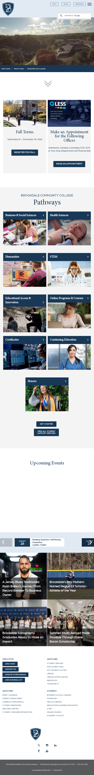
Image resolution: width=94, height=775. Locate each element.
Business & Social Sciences (59, 695)
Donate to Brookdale (15, 674)
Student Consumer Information (17, 712)
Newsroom (52, 680)
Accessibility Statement (41, 770)
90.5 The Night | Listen (56, 670)
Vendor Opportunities (57, 677)
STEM (49, 709)
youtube (47, 751)
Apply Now (10, 664)
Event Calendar (9, 695)
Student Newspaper (11, 705)
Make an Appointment (69, 164)
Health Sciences (54, 702)
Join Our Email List (13, 680)
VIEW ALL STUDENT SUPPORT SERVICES (46, 432)
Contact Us (10, 669)
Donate (66, 4)
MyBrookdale (79, 4)
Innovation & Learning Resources (62, 705)
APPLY (54, 4)
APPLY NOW (5, 69)
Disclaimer (58, 770)
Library (50, 673)
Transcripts (53, 684)
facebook (38, 751)
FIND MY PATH (19, 69)
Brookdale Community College (10, 9)
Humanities (52, 698)
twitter (38, 745)
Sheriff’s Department (12, 698)
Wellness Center (10, 709)
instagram (47, 745)
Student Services (55, 663)
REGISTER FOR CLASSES (36, 69)
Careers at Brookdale (13, 702)
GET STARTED (46, 424)
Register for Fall (24, 152)
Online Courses (54, 712)
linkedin (55, 745)
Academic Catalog (55, 715)
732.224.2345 (82, 764)
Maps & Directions (55, 667)
